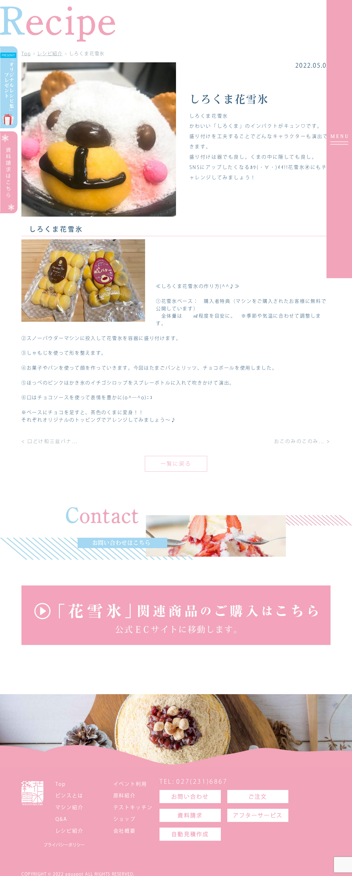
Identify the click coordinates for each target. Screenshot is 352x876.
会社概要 (124, 830)
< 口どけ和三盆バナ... (49, 441)
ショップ (124, 819)
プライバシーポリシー (64, 845)
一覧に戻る (176, 463)
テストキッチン (133, 807)
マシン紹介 (69, 807)
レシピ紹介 (69, 830)
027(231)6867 (202, 781)
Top (60, 783)
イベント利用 (130, 783)
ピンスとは (69, 795)
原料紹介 (124, 795)
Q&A (61, 819)
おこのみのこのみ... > (302, 441)
